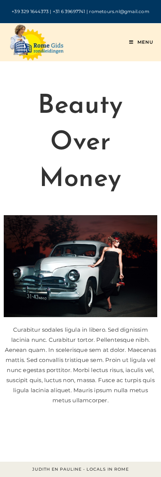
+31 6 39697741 (69, 11)
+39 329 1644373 (30, 11)
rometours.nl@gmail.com (119, 11)
